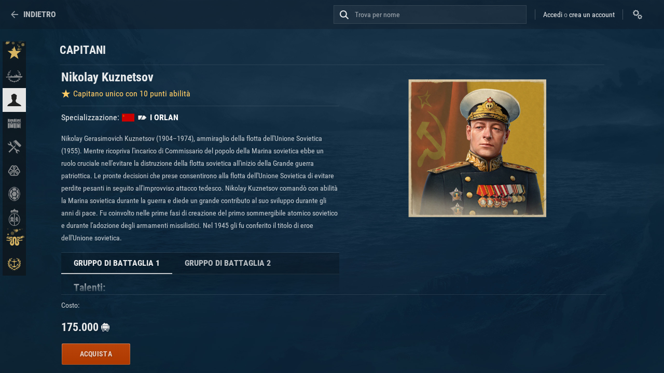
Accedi (552, 14)
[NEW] (14, 53)
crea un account (592, 14)
